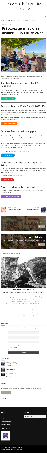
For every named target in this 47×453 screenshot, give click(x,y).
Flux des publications (5, 418)
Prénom (9, 330)
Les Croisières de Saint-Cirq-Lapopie (20, 151)
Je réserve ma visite (7, 179)
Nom (9, 335)
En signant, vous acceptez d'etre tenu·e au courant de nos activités (22, 350)
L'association (9, 367)
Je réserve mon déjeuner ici (9, 123)
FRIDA (7, 136)
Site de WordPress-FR (6, 424)
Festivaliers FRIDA (13, 347)
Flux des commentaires (6, 421)
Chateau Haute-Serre (8, 114)
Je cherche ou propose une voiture (11, 196)
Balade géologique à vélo (12, 364)
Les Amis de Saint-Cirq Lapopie (16, 345)
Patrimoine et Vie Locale (7, 24)
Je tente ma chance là (8, 155)
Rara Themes (15, 449)
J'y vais (41, 226)
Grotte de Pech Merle (17, 175)
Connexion (3, 416)
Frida (7, 373)
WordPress (4, 451)
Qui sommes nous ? (10, 369)
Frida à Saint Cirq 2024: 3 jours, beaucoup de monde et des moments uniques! (24, 375)
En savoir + (6, 392)
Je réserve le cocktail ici (8, 98)
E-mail (9, 340)
